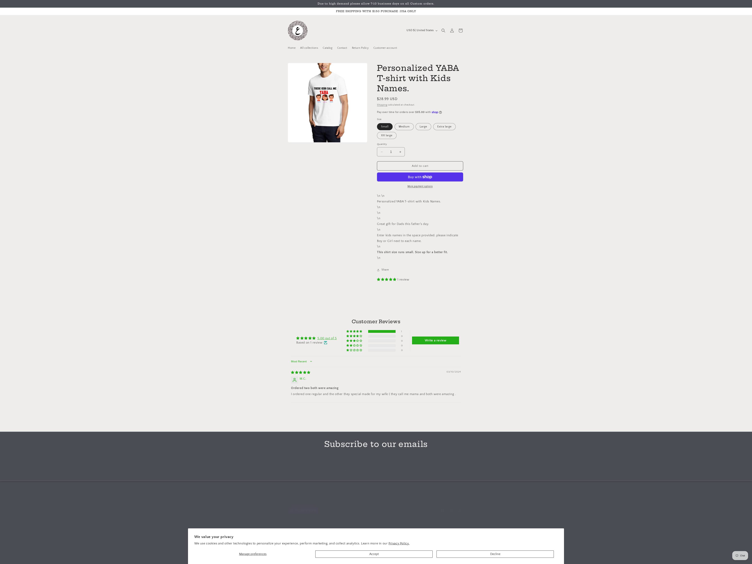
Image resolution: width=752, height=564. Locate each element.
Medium (404, 126)
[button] (443, 30)
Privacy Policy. (399, 543)
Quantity (382, 144)
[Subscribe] (406, 471)
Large (423, 126)
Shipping (382, 105)
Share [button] (385, 269)
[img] (300, 372)
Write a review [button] (435, 340)
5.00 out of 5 (327, 338)
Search (354, 500)
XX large (386, 135)
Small (385, 126)
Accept (374, 554)
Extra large (444, 126)
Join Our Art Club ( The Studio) (382, 500)
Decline (495, 554)
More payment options (420, 186)
